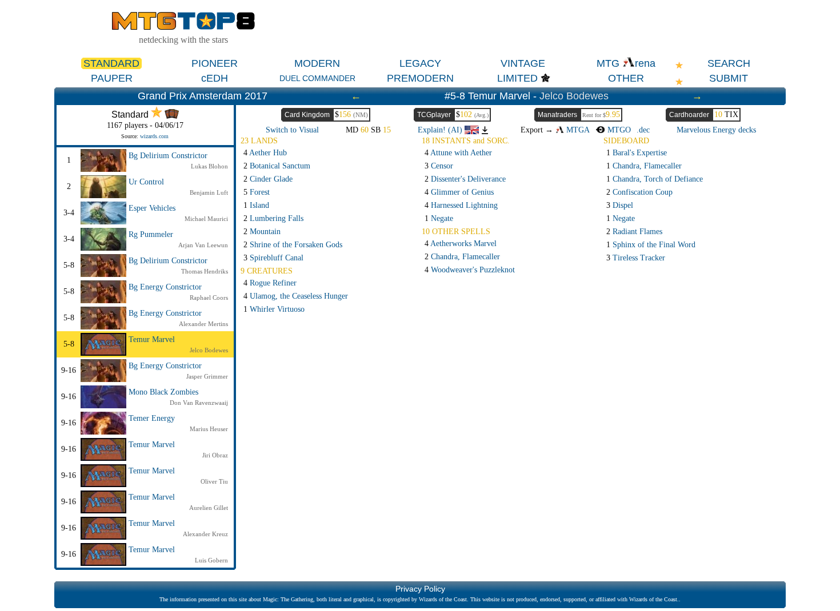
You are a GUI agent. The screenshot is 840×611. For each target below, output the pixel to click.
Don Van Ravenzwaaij (199, 402)
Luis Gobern (211, 560)
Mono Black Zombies (163, 392)
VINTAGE (523, 63)
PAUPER (112, 78)
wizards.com (154, 136)
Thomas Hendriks (204, 271)
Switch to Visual (292, 130)
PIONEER (214, 63)
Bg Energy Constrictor (165, 287)
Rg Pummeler (151, 234)
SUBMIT (728, 78)
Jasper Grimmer (207, 376)
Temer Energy (152, 418)
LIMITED (517, 78)
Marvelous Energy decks (716, 130)
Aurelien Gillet (208, 507)
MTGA (577, 130)
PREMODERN (420, 78)
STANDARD (111, 63)
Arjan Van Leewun (203, 245)
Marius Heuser (209, 428)
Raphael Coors (209, 297)
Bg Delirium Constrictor (168, 155)
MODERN (317, 63)
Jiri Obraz (215, 455)
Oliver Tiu (214, 481)
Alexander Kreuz (205, 533)
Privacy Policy (420, 588)
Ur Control (146, 182)
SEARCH (728, 63)
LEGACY (420, 63)
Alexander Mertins (203, 323)
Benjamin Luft (209, 192)
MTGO (617, 130)
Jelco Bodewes (574, 96)
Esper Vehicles (152, 208)
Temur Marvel (152, 339)
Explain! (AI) (441, 130)
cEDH (214, 78)
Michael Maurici (206, 218)
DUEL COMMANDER (317, 78)
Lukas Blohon (209, 166)
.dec (643, 130)
